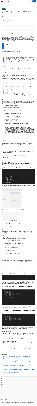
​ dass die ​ (11, 45)
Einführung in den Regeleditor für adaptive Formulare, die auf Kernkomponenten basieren (16, 356)
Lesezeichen (4, 16)
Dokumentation (4, 7)
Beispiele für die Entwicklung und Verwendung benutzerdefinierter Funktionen (15, 373)
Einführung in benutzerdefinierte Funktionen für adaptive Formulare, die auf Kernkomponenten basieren (18, 369)
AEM (8, 7)
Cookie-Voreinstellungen (30, 402)
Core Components (11, 20)
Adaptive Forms (6, 20)
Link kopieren (8, 16)
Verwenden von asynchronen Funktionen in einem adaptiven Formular (13, 365)
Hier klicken (24, 28)
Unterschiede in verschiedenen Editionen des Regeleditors (12, 364)
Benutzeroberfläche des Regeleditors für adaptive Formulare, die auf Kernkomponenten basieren (17, 360)
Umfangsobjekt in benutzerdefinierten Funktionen (10, 372)
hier (5, 133)
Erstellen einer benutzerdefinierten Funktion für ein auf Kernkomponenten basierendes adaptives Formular (19, 370)
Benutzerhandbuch (13, 7)
